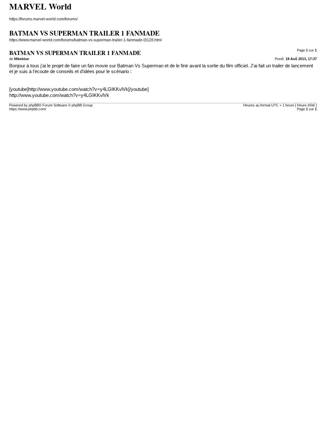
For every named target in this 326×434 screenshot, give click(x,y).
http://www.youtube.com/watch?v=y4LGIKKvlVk (59, 95)
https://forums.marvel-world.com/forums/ (43, 19)
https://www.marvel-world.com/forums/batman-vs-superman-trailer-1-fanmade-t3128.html (85, 40)
